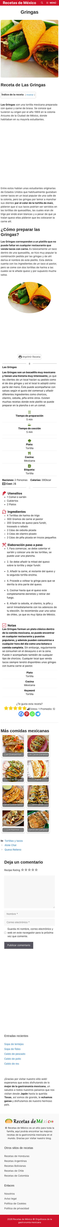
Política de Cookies (15, 1203)
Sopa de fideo (12, 1049)
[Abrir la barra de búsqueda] (42, 3)
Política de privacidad (16, 1208)
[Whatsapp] (32, 713)
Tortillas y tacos (14, 840)
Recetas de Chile (14, 1170)
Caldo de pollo (12, 1058)
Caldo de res (11, 1063)
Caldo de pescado (14, 1053)
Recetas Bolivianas (15, 1165)
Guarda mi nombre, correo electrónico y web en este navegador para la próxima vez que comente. (30, 932)
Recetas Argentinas (15, 1161)
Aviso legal (10, 1198)
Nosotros (9, 1193)
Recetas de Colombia (16, 1175)
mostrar (30, 95)
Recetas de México (19, 3)
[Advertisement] (29, 154)
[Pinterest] (26, 713)
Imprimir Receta (31, 356)
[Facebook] (21, 713)
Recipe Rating (12, 870)
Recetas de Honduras (16, 1156)
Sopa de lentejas (14, 1044)
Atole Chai (10, 845)
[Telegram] (37, 713)
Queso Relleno (13, 849)
